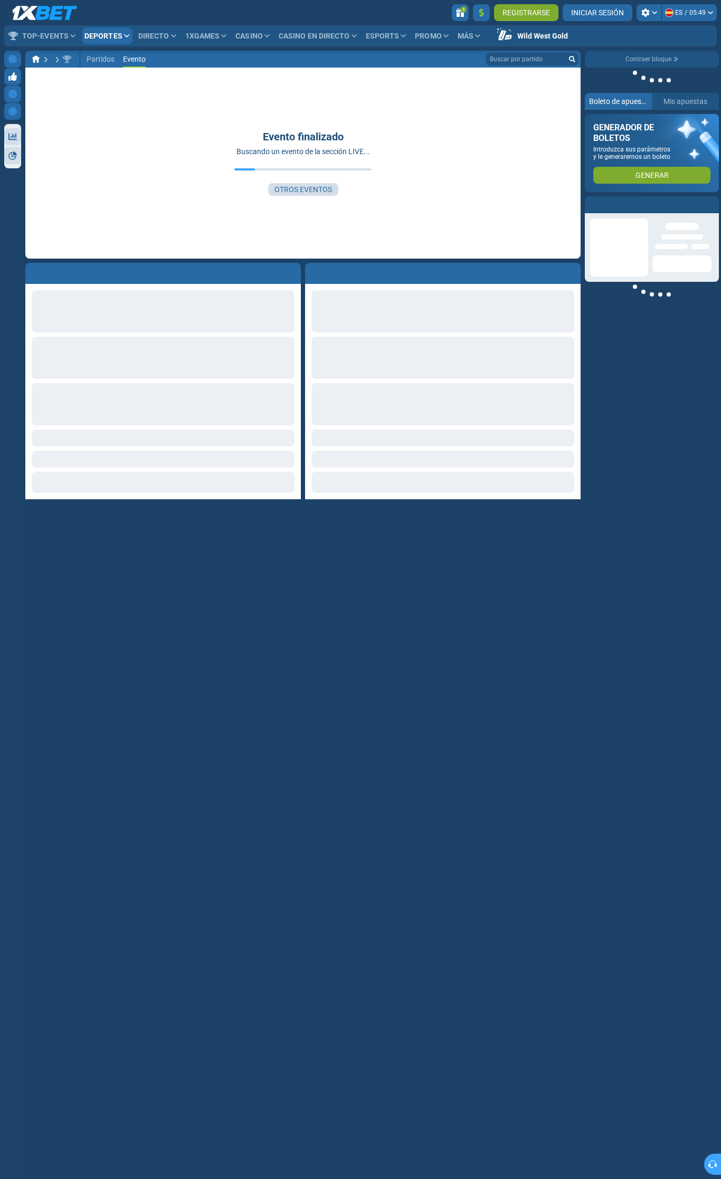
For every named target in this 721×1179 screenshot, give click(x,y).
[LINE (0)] (36, 59)
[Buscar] (572, 59)
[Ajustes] (649, 12)
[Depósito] (481, 12)
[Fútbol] (56, 59)
